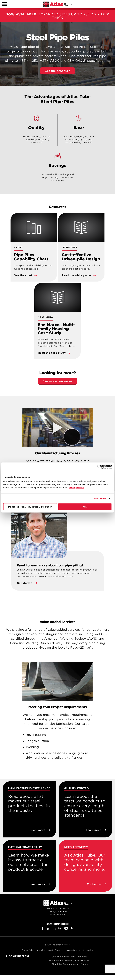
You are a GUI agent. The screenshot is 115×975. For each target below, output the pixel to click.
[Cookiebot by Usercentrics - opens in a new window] (99, 467)
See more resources (57, 381)
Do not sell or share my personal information (30, 507)
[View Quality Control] (85, 809)
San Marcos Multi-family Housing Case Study (56, 328)
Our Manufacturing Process (57, 453)
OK (85, 507)
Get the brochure (57, 71)
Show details (99, 498)
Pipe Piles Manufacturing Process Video (69, 960)
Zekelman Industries (61, 945)
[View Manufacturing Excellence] (29, 809)
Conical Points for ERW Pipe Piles (69, 957)
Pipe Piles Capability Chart (31, 256)
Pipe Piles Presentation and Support (71, 964)
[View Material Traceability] (29, 866)
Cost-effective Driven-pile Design (81, 256)
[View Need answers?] (85, 866)
